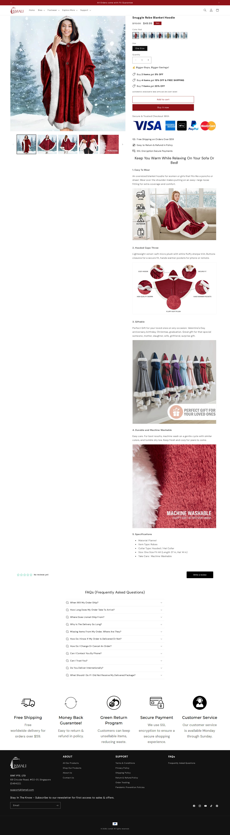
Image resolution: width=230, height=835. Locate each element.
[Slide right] (123, 144)
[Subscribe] (57, 805)
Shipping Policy (123, 773)
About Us (67, 773)
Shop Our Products (72, 768)
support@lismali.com (22, 789)
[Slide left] (13, 144)
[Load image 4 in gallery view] (88, 144)
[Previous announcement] (11, 2)
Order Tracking (123, 782)
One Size (139, 48)
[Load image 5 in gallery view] (109, 144)
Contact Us (68, 777)
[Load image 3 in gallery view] (67, 144)
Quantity (136, 54)
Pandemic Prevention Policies (130, 787)
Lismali (110, 829)
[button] (41, 10)
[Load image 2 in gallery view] (47, 144)
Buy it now (163, 107)
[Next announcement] (219, 2)
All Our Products (71, 763)
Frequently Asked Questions (181, 763)
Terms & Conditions (125, 763)
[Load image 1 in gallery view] (26, 144)
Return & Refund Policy (127, 777)
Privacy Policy (122, 768)
